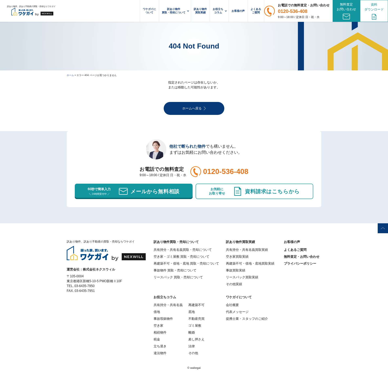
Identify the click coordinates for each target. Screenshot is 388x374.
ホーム (70, 75)
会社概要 (232, 305)
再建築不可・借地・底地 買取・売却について (186, 263)
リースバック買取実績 (242, 277)
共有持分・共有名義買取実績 (247, 249)
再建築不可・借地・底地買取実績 (250, 263)
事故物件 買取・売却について (175, 270)
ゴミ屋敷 (194, 325)
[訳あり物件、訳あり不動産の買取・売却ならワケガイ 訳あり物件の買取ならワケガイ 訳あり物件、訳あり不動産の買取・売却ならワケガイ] (32, 11)
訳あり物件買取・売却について (174, 10)
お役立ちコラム (218, 10)
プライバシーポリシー (300, 263)
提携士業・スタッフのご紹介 (247, 318)
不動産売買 (196, 318)
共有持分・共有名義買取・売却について (183, 249)
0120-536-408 (292, 11)
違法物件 (160, 353)
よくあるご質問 (256, 10)
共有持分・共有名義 (168, 305)
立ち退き (160, 346)
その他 (193, 353)
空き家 (158, 325)
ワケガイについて (149, 10)
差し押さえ (196, 339)
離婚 (191, 332)
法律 (191, 346)
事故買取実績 (235, 270)
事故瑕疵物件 (163, 318)
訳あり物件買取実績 (200, 10)
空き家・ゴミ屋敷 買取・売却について (181, 256)
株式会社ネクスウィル (99, 269)
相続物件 (160, 332)
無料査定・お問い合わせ (301, 256)
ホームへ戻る (192, 108)
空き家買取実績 (237, 256)
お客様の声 (238, 10)
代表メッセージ (237, 312)
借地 (157, 312)
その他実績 (234, 284)
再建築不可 (196, 305)
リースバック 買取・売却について (178, 277)
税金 (157, 339)
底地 (191, 312)
